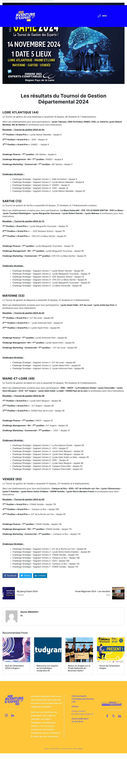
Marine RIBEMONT (29, 612)
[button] (102, 16)
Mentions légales (78, 748)
